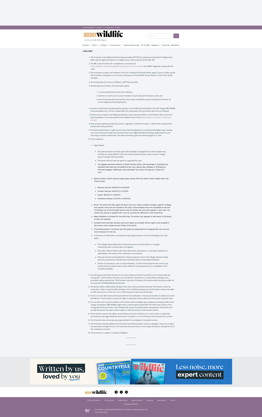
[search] (176, 36)
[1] (149, 124)
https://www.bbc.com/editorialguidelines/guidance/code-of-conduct (117, 66)
